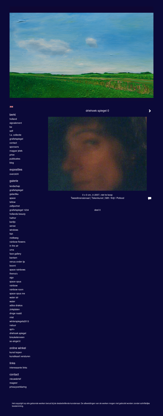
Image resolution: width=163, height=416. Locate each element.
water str (14, 297)
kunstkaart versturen (20, 356)
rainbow (14, 285)
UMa (12, 249)
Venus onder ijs (17, 261)
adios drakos (16, 305)
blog (12, 162)
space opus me (17, 293)
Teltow (12, 201)
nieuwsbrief (15, 378)
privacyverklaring (18, 386)
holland (13, 118)
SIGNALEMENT (16, 122)
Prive (12, 154)
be (11, 126)
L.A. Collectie (15, 134)
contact (13, 142)
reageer (14, 382)
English (11, 107)
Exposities (16, 169)
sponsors (14, 146)
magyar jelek (16, 150)
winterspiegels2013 (19, 321)
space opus (15, 281)
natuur (13, 325)
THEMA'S (14, 273)
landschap (15, 186)
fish (11, 233)
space (13, 197)
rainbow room (16, 289)
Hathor (13, 217)
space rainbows (17, 269)
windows (14, 229)
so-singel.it (15, 341)
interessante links (18, 367)
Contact (14, 374)
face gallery (15, 253)
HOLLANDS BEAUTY (17, 213)
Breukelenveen (17, 337)
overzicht (14, 173)
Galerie (14, 181)
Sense (13, 225)
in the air (14, 245)
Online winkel (18, 348)
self (11, 130)
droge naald (16, 313)
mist (12, 317)
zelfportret (15, 205)
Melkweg (14, 237)
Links (12, 363)
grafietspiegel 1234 (19, 209)
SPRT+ (12, 329)
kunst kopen (16, 352)
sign (12, 277)
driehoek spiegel (18, 333)
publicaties (15, 158)
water (12, 301)
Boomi (13, 265)
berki (13, 114)
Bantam (13, 257)
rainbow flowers (17, 241)
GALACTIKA (14, 194)
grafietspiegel (16, 138)
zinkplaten (15, 309)
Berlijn (13, 221)
